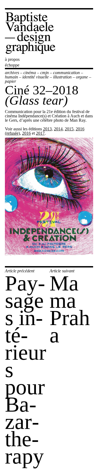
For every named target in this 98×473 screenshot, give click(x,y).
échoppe (12, 65)
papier (10, 81)
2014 (58, 129)
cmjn (44, 72)
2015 (69, 129)
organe (82, 77)
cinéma (29, 72)
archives (12, 72)
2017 (40, 133)
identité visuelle (35, 77)
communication (66, 72)
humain (11, 77)
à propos (12, 59)
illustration (62, 77)
